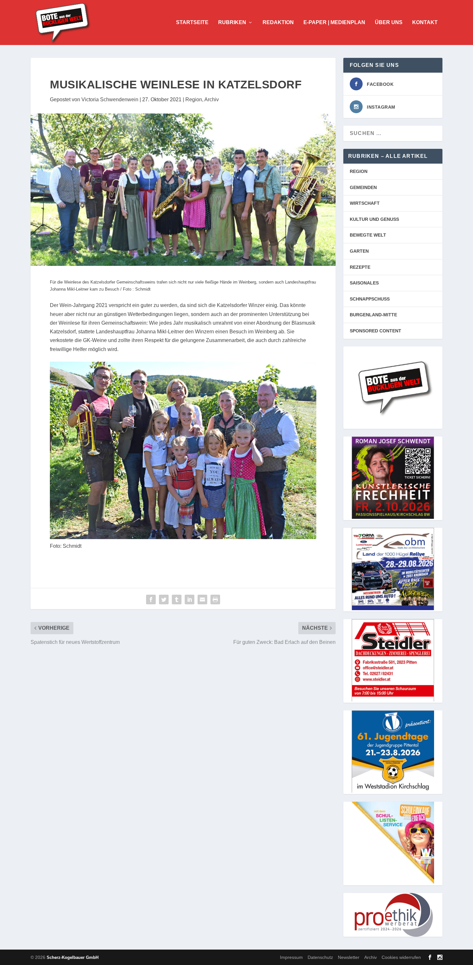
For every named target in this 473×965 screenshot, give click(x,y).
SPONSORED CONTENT (375, 330)
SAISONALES (364, 282)
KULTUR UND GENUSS (374, 219)
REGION (358, 171)
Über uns (389, 22)
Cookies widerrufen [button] (401, 957)
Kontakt (425, 22)
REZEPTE (360, 267)
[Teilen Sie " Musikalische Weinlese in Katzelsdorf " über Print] (215, 599)
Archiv (211, 99)
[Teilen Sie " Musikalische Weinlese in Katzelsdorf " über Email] (202, 599)
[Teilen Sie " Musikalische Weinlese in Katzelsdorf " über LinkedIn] (189, 599)
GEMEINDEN (363, 187)
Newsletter (348, 957)
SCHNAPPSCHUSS (370, 299)
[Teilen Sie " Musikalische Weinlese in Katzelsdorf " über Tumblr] (176, 599)
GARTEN (359, 251)
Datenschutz (320, 957)
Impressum (291, 957)
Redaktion (278, 22)
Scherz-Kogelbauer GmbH (72, 957)
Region (193, 99)
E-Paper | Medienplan (334, 22)
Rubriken (232, 22)
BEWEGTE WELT (368, 235)
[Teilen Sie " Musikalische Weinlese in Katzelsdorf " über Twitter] (163, 599)
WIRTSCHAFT (365, 203)
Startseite (192, 22)
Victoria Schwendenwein (109, 99)
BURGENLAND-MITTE (373, 314)
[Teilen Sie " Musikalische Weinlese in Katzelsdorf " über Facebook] (150, 599)
